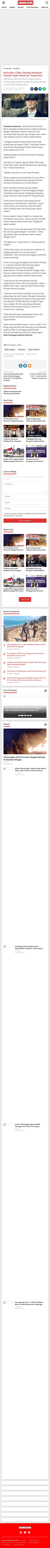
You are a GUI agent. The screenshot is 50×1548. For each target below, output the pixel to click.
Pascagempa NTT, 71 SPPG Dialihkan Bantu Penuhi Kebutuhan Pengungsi (26, 645)
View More (25, 599)
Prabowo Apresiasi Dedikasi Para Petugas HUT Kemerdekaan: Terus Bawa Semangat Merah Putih (13, 440)
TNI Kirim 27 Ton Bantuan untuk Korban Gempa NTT (27, 671)
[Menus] (3, 2)
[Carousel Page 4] (28, 715)
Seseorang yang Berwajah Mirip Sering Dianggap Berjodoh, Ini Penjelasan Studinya (13, 376)
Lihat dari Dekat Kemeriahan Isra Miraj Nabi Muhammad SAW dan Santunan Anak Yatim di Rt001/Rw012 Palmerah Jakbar (24, 709)
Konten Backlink (19, 1545)
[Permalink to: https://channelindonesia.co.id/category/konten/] (45, 724)
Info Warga (6, 1545)
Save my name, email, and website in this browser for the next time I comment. (24, 514)
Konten (12, 90)
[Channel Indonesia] (25, 2)
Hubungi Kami (34, 1540)
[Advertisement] (25, 37)
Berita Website (34, 1542)
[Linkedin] (25, 366)
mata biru (21, 349)
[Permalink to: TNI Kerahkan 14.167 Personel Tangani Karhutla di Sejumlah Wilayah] (13, 411)
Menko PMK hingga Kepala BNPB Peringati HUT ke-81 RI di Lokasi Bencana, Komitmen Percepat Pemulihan (13, 460)
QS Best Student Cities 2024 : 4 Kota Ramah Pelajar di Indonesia (38, 375)
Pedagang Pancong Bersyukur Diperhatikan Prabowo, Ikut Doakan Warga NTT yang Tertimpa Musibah (36, 440)
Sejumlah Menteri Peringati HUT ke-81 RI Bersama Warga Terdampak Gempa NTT (35, 460)
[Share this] (32, 89)
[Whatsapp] (44, 89)
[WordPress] (20, 366)
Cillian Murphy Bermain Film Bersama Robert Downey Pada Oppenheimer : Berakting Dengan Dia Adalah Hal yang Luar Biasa (13, 392)
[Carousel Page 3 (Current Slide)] (25, 715)
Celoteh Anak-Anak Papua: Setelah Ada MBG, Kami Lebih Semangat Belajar (26, 663)
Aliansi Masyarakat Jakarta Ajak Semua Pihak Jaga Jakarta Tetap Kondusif (36, 420)
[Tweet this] (36, 89)
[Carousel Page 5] (30, 715)
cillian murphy (10, 349)
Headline (6, 90)
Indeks (23, 1540)
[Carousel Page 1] (19, 715)
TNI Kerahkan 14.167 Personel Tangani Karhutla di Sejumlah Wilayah (13, 420)
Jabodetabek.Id (20, 1542)
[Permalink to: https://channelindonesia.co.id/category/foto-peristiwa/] (45, 690)
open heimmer (33, 349)
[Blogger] (29, 366)
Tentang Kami (7, 1542)
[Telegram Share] (40, 89)
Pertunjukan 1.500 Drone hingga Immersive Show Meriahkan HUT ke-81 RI (25, 654)
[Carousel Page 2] (22, 715)
